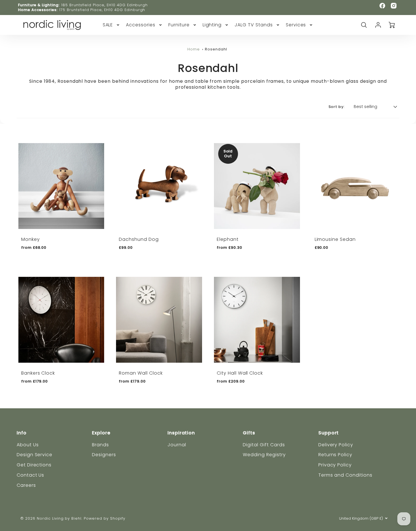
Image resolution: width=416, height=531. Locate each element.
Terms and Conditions (345, 475)
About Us (28, 444)
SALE (108, 25)
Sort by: (337, 107)
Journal (177, 444)
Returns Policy (335, 454)
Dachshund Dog (138, 239)
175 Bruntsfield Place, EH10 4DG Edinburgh (102, 9)
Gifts (249, 433)
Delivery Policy (335, 444)
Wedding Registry (264, 454)
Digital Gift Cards (264, 444)
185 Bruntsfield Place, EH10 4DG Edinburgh (104, 5)
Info (22, 433)
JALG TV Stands (254, 25)
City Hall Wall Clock (240, 373)
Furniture (179, 25)
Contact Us (30, 475)
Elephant (228, 239)
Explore (101, 433)
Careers (26, 485)
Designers (104, 454)
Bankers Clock (38, 373)
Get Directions (34, 465)
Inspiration (181, 433)
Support (328, 433)
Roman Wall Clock (140, 373)
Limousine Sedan (335, 239)
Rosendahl (216, 49)
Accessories (140, 25)
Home (193, 49)
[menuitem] (111, 25)
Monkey (30, 239)
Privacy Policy (335, 465)
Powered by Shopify (104, 518)
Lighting (212, 25)
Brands (100, 444)
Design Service (34, 454)
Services (296, 25)
